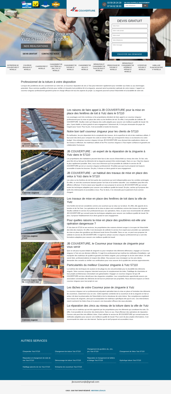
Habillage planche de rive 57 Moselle (156, 67)
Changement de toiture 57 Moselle (70, 67)
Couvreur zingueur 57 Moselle (27, 67)
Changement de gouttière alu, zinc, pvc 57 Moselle (56, 67)
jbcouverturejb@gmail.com (85, 382)
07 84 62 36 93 (114, 6)
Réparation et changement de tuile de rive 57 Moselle (99, 67)
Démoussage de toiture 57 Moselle (113, 67)
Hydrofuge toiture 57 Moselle (142, 67)
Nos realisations (36, 46)
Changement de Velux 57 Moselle (85, 67)
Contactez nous (50, 54)
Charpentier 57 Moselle (42, 67)
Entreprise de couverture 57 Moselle (13, 67)
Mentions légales (98, 390)
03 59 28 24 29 (114, 2)
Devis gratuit (30, 54)
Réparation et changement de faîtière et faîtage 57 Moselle (128, 67)
